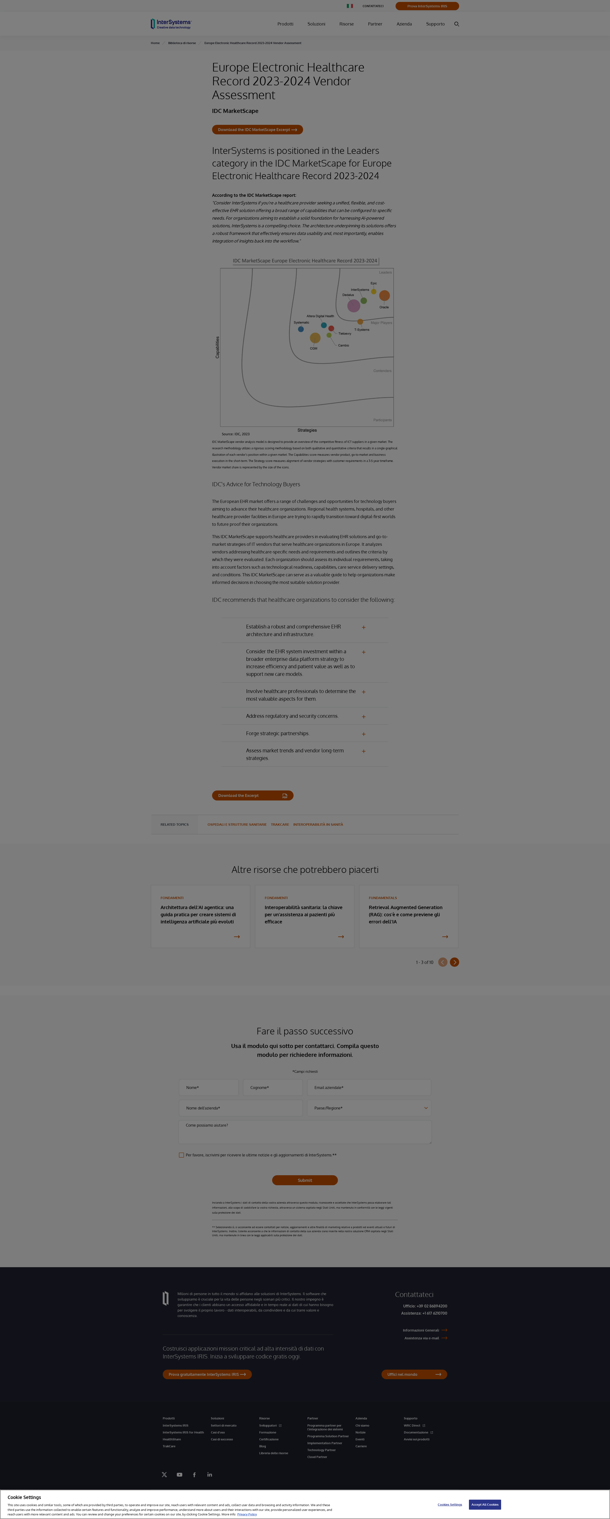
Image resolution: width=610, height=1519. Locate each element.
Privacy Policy (247, 1514)
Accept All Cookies (485, 1504)
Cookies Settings (450, 1504)
